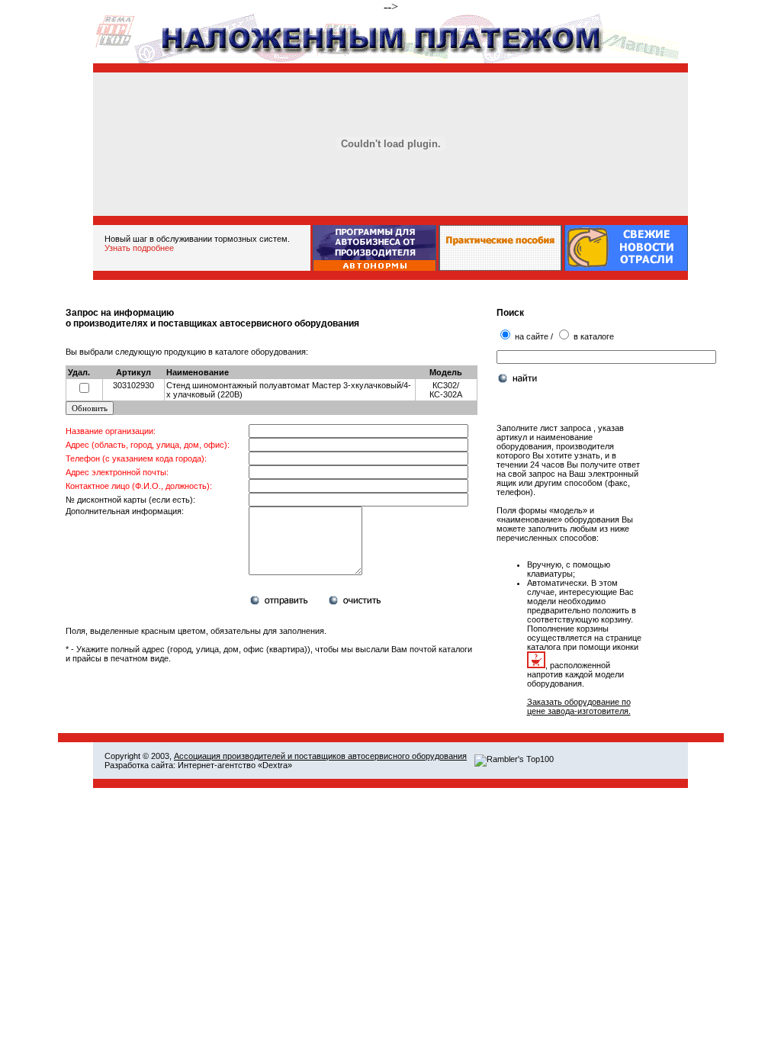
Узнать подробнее (139, 247)
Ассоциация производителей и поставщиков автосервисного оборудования (320, 756)
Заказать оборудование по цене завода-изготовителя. (579, 706)
